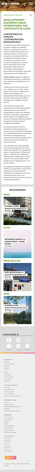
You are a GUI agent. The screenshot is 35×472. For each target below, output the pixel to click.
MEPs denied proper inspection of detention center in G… (16, 274)
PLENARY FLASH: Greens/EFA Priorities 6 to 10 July (15, 208)
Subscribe (10, 458)
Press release (9, 15)
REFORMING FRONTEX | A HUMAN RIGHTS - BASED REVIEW (15, 241)
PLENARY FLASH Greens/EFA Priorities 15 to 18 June (16, 307)
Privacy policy (15, 464)
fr (31, 15)
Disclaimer (7, 464)
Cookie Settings (24, 464)
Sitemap (6, 466)
